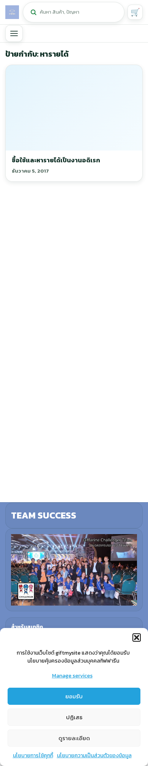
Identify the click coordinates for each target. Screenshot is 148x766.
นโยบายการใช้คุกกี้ (33, 756)
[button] (136, 637)
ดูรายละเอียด (74, 738)
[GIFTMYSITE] (12, 12)
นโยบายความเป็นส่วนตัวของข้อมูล (94, 756)
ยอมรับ (74, 696)
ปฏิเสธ (74, 717)
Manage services (72, 676)
